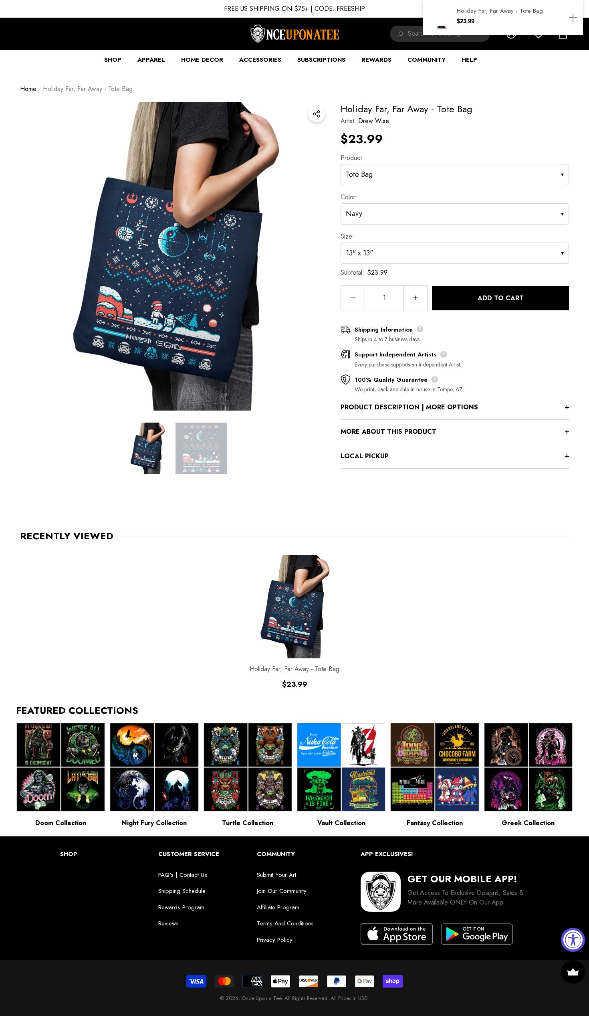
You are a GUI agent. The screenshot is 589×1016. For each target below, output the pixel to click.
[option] (174, 256)
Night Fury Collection (154, 823)
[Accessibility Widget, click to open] (573, 940)
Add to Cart (501, 298)
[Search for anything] (399, 34)
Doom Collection (60, 823)
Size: (347, 236)
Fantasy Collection (435, 823)
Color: (349, 197)
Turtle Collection (247, 823)
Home (28, 88)
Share (317, 114)
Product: (352, 157)
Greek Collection (528, 823)
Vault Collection (341, 823)
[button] (147, 448)
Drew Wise (373, 120)
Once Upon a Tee (261, 998)
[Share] (317, 114)
